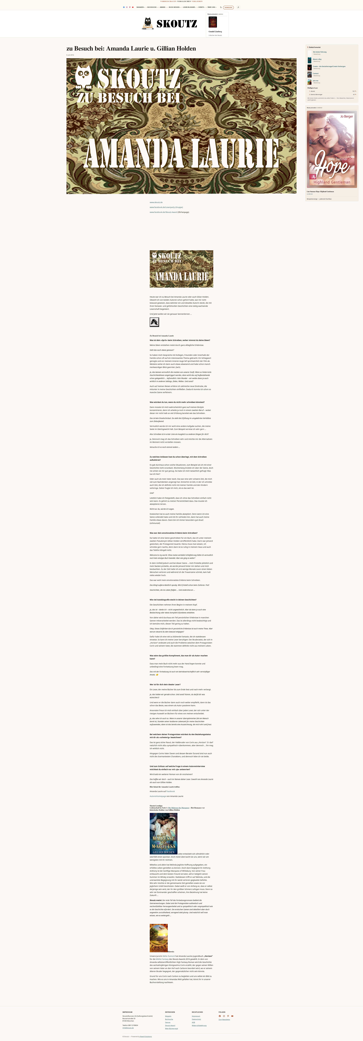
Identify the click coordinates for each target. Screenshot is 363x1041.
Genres (167, 1022)
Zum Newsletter (224, 1020)
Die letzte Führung (320, 52)
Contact (316, 73)
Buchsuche (169, 1019)
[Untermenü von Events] (204, 7)
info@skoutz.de (128, 1028)
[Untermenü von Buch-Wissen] (180, 7)
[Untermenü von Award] (166, 7)
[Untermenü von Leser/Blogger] (195, 7)
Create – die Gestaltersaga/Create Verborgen (329, 66)
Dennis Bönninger (316, 94)
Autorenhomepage (158, 796)
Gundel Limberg (215, 31)
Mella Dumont (169, 956)
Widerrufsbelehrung (199, 1025)
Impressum (196, 1016)
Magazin (168, 1016)
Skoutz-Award (170, 1025)
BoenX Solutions (146, 1037)
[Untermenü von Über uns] (216, 7)
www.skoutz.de (156, 202)
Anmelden (228, 7)
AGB (193, 1022)
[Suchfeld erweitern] (238, 7)
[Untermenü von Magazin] (144, 7)
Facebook (171, 791)
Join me (315, 81)
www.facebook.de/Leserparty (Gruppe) (166, 207)
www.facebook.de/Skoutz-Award (163, 212)
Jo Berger (310, 194)
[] (310, 53)
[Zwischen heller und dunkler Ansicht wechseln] (221, 7)
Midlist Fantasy (162, 959)
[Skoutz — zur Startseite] (169, 24)
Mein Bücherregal (171, 1028)
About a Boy (317, 59)
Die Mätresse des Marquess (178, 807)
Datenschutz (196, 1019)
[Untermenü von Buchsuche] (157, 7)
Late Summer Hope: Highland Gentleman (320, 191)
